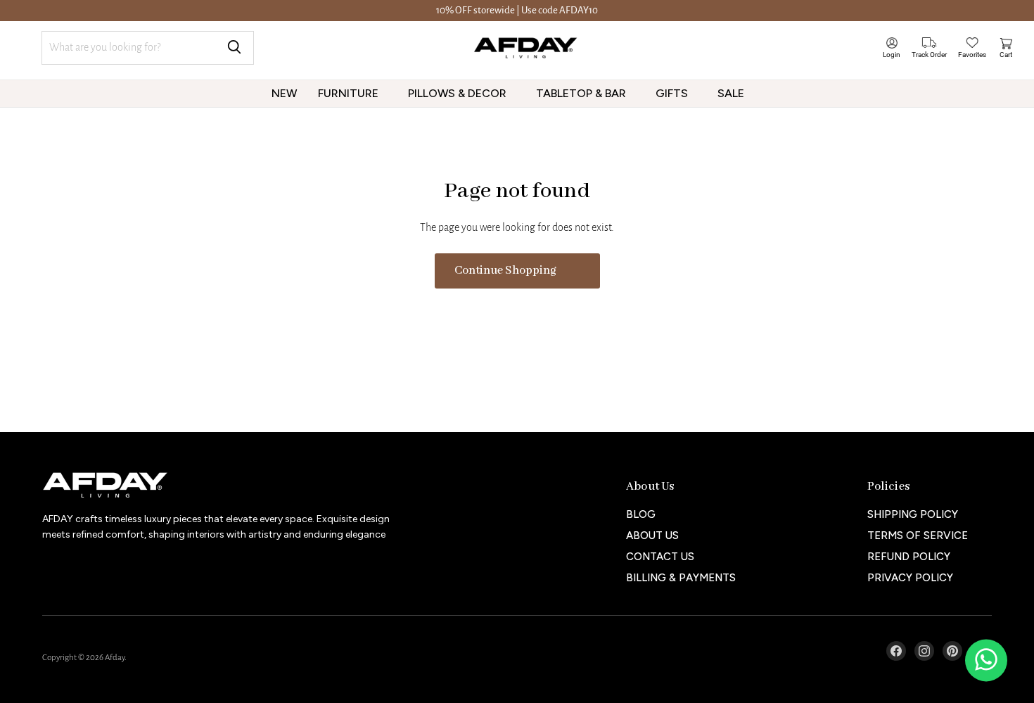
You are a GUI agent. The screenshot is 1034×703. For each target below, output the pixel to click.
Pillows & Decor (458, 93)
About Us (652, 535)
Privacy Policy (910, 577)
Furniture (349, 93)
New (284, 93)
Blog (641, 514)
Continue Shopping (505, 270)
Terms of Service (917, 535)
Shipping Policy (912, 514)
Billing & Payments (681, 577)
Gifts (673, 93)
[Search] (234, 48)
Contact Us (660, 556)
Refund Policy (908, 556)
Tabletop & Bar (582, 93)
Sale (732, 93)
